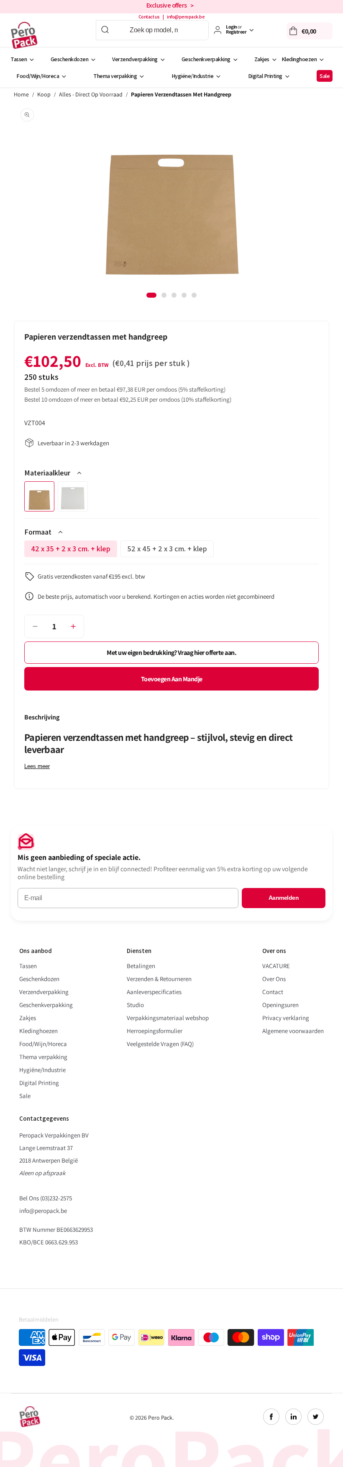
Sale (325, 76)
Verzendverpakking (135, 59)
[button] (310, 31)
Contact (272, 992)
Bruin (39, 496)
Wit (73, 496)
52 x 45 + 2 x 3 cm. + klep (167, 550)
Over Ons (274, 979)
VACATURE (276, 966)
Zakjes (261, 59)
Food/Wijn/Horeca (37, 76)
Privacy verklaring (285, 1018)
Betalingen (141, 966)
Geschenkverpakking (206, 59)
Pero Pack (160, 1417)
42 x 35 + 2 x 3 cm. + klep (70, 550)
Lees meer (37, 766)
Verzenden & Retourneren (159, 979)
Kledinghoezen (299, 59)
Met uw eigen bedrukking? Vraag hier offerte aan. (171, 652)
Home (21, 94)
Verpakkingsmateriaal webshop (168, 1018)
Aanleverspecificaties (154, 992)
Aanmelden (284, 897)
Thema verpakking (115, 76)
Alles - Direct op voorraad (91, 94)
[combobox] (152, 30)
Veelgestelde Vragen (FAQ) (160, 1044)
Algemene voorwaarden (293, 1031)
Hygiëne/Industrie (193, 76)
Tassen (18, 59)
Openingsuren (280, 1005)
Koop (44, 94)
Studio (135, 1005)
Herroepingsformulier (154, 1031)
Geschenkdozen (70, 59)
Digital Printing (265, 76)
